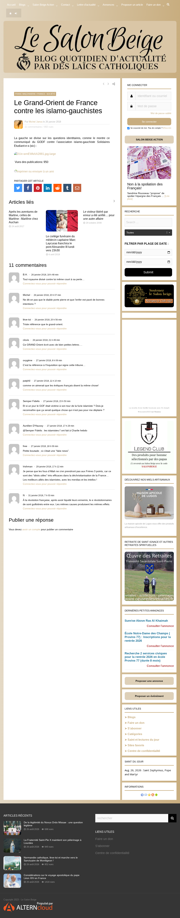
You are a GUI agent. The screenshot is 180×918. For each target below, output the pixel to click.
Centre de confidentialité (144, 750)
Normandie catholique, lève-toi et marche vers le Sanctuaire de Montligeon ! (51, 859)
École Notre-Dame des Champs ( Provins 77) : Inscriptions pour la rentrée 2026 (148, 637)
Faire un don (136, 722)
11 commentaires (33, 126)
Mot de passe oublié (161, 113)
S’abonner (135, 728)
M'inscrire (167, 128)
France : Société (46, 94)
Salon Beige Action (43, 4)
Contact (65, 4)
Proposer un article (132, 4)
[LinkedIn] (48, 188)
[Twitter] (18, 188)
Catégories (135, 734)
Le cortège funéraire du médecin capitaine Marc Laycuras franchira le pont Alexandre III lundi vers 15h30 (61, 243)
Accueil (11, 4)
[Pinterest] (38, 188)
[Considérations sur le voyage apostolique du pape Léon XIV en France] (12, 886)
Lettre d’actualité (86, 4)
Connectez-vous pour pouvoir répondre (45, 283)
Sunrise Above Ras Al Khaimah (146, 620)
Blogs (22, 4)
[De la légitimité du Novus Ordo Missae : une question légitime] (12, 834)
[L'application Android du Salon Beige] (156, 795)
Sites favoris (136, 745)
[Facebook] (28, 188)
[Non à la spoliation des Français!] (149, 178)
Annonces (108, 4)
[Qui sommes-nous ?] (142, 795)
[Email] (77, 188)
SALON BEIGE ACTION (149, 139)
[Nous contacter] (145, 795)
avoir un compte (31, 529)
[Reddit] (57, 188)
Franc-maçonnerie (25, 94)
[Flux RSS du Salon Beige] (152, 795)
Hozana (157, 412)
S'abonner (102, 846)
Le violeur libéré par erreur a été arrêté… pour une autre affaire (98, 215)
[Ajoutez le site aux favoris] (149, 795)
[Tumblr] (67, 188)
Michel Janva (35, 121)
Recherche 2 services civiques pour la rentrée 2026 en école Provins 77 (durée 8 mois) (146, 657)
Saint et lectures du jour (143, 739)
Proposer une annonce (149, 680)
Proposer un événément (149, 696)
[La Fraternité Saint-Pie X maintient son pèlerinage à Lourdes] (12, 851)
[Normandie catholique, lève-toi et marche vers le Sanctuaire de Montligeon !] (12, 869)
